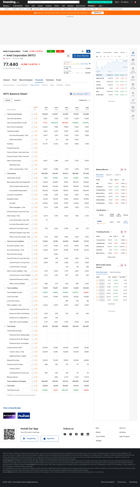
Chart (14, 80)
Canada (14, 9)
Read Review (125, 222)
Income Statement (22, 85)
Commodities (107, 52)
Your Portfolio (100, 436)
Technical (50, 80)
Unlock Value (84, 64)
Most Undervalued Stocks (103, 266)
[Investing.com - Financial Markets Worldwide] (11, 2)
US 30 (98, 81)
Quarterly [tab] (17, 100)
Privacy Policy (122, 482)
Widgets (98, 440)
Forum (58, 80)
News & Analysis (26, 80)
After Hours (21, 9)
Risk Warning (133, 482)
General (6, 80)
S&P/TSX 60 (100, 78)
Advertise (122, 432)
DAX (97, 91)
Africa (94, 9)
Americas (66, 9)
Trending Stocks (102, 232)
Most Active (100, 175)
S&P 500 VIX (100, 88)
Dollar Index (100, 95)
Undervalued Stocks (116, 9)
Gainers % (109, 175)
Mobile (98, 432)
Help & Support (124, 436)
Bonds (116, 52)
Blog (97, 428)
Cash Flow (45, 85)
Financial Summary (8, 85)
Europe (72, 9)
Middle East (79, 9)
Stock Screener (80, 6)
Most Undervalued (102, 272)
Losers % (118, 175)
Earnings (67, 85)
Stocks (7, 9)
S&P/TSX (99, 75)
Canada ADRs (46, 9)
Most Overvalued (115, 272)
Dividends (60, 85)
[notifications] (131, 2)
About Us (122, 428)
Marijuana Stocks (57, 9)
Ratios (52, 85)
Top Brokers (101, 210)
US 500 (98, 85)
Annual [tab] (7, 100)
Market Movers (102, 169)
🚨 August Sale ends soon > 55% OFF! (100, 2)
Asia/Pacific (88, 9)
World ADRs (37, 9)
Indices (98, 52)
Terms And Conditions (107, 482)
